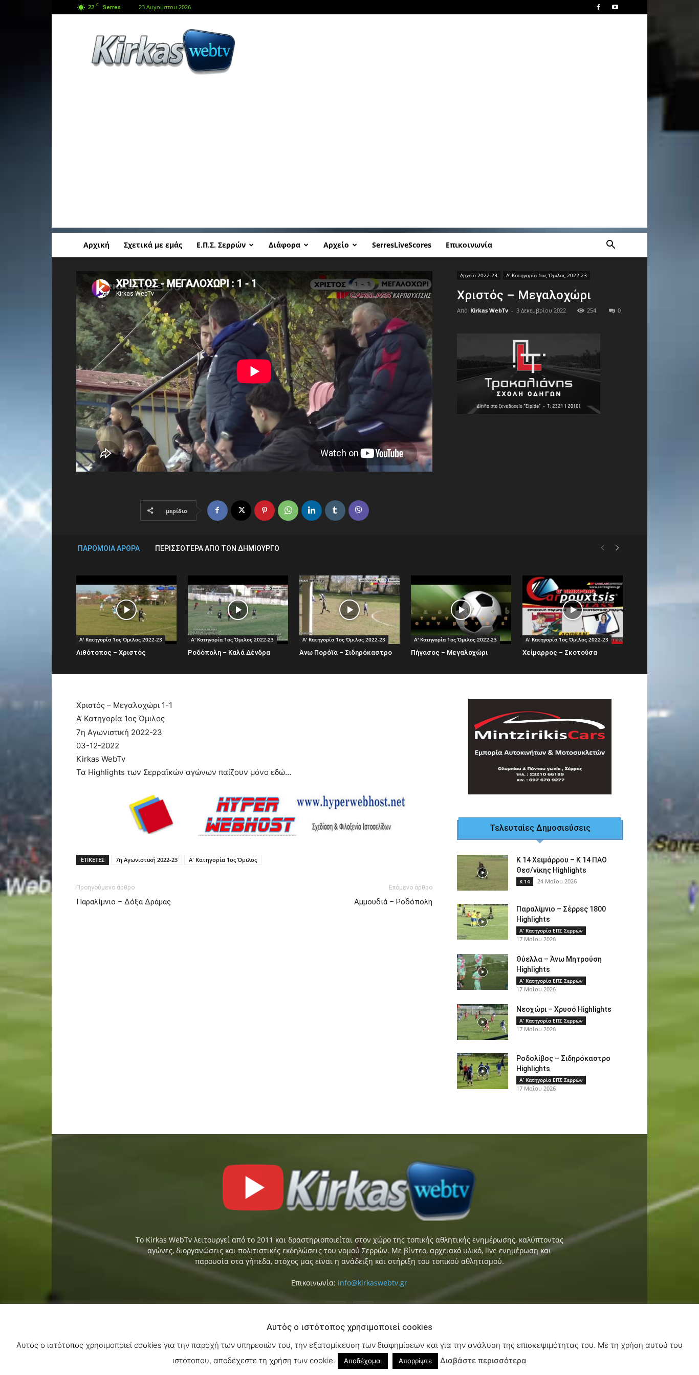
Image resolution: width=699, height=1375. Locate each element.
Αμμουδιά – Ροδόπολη (393, 901)
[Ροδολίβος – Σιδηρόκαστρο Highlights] (482, 1071)
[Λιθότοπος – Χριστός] (126, 610)
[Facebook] (598, 7)
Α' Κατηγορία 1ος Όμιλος (223, 859)
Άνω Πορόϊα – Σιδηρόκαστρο (345, 652)
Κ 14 (524, 881)
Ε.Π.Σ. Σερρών (221, 245)
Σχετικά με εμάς (153, 245)
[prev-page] (602, 548)
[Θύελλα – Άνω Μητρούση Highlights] (482, 972)
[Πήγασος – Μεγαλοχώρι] (461, 610)
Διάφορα (284, 245)
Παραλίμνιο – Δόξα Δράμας (123, 901)
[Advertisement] (436, 52)
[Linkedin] (311, 510)
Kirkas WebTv (489, 310)
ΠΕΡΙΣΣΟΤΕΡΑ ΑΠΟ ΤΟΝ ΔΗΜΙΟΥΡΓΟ (217, 548)
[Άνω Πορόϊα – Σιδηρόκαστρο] (349, 610)
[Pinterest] (264, 510)
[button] (610, 246)
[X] (241, 510)
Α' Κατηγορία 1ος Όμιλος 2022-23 (546, 275)
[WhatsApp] (288, 510)
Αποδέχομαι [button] (363, 1361)
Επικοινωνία (469, 245)
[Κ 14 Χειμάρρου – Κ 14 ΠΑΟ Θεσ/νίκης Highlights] (482, 873)
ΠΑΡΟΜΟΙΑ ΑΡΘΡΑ (109, 548)
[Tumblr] (335, 510)
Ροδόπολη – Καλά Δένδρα (229, 652)
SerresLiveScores (401, 245)
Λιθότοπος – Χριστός (111, 652)
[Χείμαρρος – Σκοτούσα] (572, 610)
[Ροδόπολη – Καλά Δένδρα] (238, 610)
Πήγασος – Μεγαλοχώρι (449, 652)
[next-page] (618, 548)
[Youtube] (615, 7)
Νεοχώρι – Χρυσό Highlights (563, 1009)
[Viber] (358, 510)
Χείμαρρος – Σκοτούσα (559, 652)
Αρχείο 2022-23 (478, 275)
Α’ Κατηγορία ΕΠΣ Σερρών (551, 930)
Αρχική (96, 245)
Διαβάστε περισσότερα (483, 1360)
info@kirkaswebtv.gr (372, 1283)
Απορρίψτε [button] (415, 1361)
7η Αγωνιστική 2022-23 (147, 859)
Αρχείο (336, 245)
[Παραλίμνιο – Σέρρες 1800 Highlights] (482, 922)
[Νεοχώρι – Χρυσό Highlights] (482, 1022)
